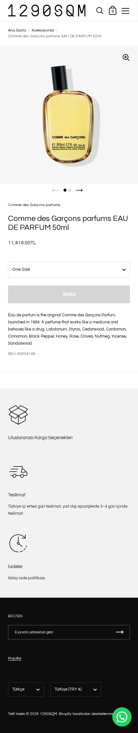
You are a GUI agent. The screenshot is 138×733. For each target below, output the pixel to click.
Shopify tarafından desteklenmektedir (91, 714)
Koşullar (15, 658)
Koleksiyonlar (43, 30)
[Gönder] (120, 632)
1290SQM (48, 714)
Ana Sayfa (17, 30)
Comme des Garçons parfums (34, 205)
